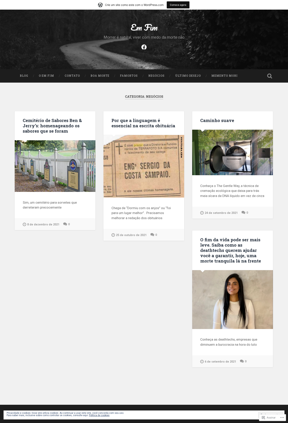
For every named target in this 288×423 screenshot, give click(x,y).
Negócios (156, 75)
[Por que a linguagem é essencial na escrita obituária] (143, 166)
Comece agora (178, 4)
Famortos (129, 75)
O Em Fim (46, 75)
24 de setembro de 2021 (221, 213)
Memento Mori (224, 75)
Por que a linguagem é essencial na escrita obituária (143, 123)
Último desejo (188, 75)
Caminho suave (217, 120)
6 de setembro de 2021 (220, 361)
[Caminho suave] (232, 152)
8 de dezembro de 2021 (43, 224)
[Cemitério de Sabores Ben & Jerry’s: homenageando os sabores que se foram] (55, 166)
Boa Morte (100, 75)
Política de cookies (99, 415)
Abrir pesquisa (270, 76)
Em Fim (144, 27)
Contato (72, 75)
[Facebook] (144, 46)
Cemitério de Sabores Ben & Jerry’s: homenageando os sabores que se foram (52, 125)
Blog (24, 75)
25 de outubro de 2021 (131, 235)
